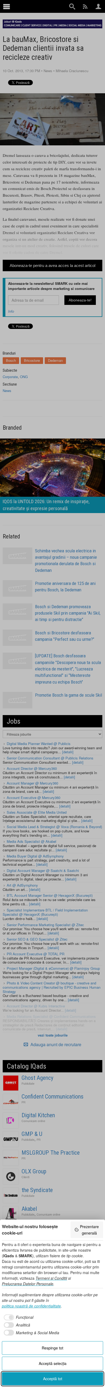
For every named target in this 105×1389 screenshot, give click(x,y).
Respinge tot (52, 1348)
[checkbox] (17, 1317)
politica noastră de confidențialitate (31, 1306)
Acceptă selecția (52, 1363)
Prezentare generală (89, 1230)
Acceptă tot (52, 1378)
